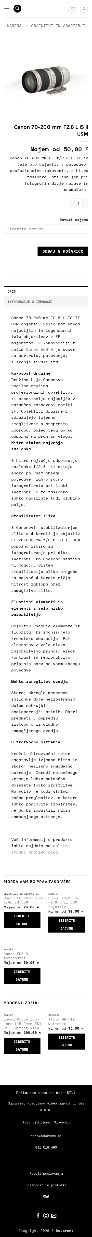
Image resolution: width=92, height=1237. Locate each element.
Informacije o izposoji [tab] (30, 302)
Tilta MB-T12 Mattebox (61, 1021)
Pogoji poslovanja (46, 1173)
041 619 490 (46, 1147)
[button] (7, 8)
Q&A (46, 1196)
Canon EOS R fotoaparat (16, 956)
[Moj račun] (84, 9)
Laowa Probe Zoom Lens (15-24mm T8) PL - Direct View (22, 1023)
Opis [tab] (12, 291)
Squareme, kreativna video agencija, (43, 1103)
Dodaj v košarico (62, 251)
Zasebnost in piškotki (46, 1185)
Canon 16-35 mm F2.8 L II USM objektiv (63, 902)
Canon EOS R (39, 349)
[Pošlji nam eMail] (53, 1216)
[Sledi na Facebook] (38, 1216)
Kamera (14, 26)
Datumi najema (74, 219)
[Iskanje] (17, 9)
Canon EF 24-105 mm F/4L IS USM (23, 900)
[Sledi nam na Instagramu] (46, 1216)
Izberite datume (22, 920)
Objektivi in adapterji (58, 26)
